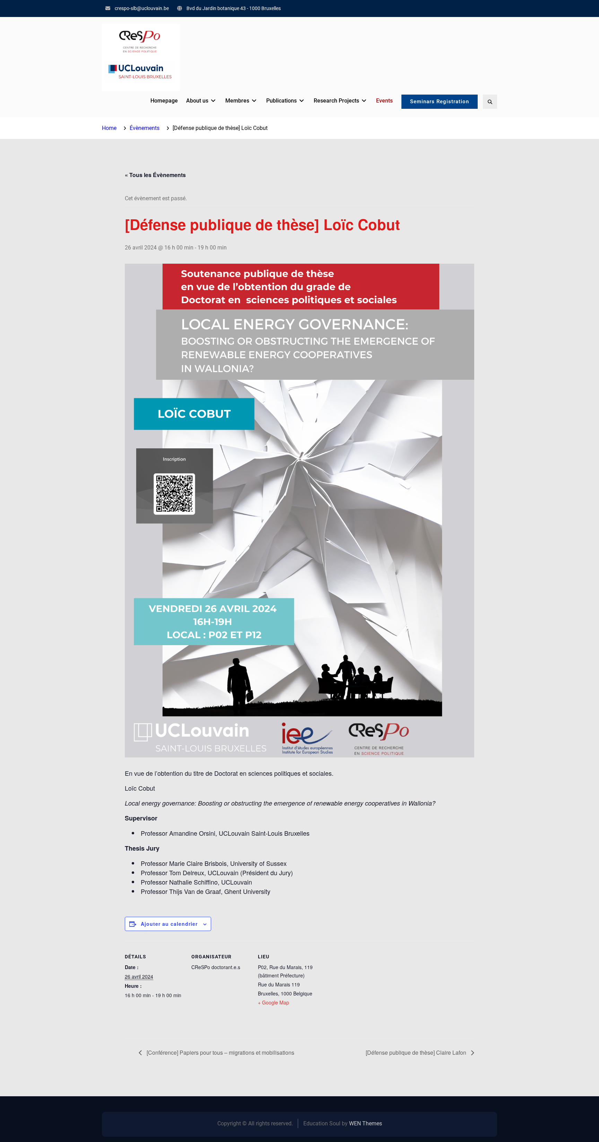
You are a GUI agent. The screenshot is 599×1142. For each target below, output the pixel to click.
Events (384, 100)
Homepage (164, 100)
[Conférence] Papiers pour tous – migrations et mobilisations (219, 1052)
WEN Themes (365, 1123)
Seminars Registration (439, 101)
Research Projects (336, 100)
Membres (237, 100)
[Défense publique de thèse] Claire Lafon (417, 1052)
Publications (281, 100)
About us (197, 100)
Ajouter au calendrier (169, 923)
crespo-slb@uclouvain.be (142, 8)
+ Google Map (273, 1002)
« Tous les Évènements (155, 175)
